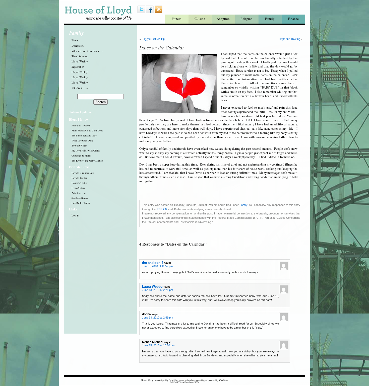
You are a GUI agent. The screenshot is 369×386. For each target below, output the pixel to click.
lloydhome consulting (196, 380)
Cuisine (200, 18)
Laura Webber (153, 286)
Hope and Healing (289, 39)
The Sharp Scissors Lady (84, 135)
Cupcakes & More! (81, 155)
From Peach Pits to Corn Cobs (87, 130)
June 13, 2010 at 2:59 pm (157, 317)
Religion (246, 18)
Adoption (223, 18)
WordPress (223, 380)
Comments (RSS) (192, 382)
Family (270, 18)
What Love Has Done (82, 140)
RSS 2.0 (162, 209)
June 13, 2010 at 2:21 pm (157, 289)
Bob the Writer (79, 145)
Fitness (176, 18)
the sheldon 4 (152, 263)
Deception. (78, 45)
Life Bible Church (81, 203)
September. (78, 66)
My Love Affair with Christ (86, 150)
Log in (75, 215)
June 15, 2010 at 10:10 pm (158, 345)
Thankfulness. (80, 56)
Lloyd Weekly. (80, 61)
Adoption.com (79, 193)
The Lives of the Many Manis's (87, 160)
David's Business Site (83, 173)
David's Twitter (79, 178)
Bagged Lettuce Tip (153, 39)
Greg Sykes (173, 380)
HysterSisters (78, 188)
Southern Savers (80, 198)
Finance (293, 18)
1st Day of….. (80, 88)
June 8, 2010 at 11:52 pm (157, 266)
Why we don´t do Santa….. (87, 51)
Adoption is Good (81, 125)
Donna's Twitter (79, 183)
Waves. (76, 40)
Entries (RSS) (175, 382)
